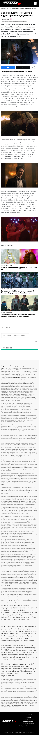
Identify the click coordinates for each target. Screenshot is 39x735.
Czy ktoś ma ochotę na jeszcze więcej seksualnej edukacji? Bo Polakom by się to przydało (18, 315)
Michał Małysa (5, 19)
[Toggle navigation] (35, 3)
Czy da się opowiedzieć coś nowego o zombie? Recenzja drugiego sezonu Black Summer (17, 292)
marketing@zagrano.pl (28, 719)
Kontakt (11, 732)
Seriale (8, 8)
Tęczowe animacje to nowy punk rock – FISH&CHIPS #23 (19, 268)
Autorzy (6, 732)
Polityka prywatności (20, 732)
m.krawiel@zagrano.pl (28, 723)
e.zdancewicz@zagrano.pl (28, 728)
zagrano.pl (3, 8)
